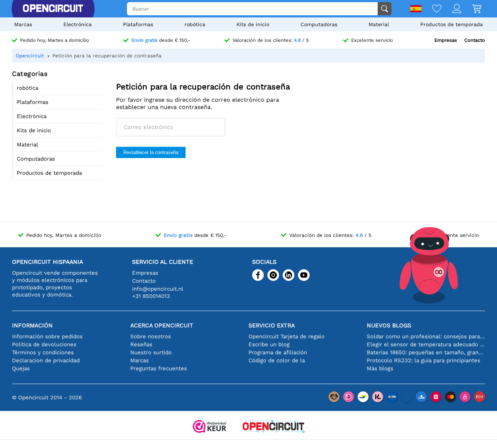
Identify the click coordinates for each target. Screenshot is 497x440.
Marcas (23, 24)
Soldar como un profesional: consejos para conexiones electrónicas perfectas (426, 336)
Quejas (21, 368)
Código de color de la (277, 360)
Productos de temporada (451, 24)
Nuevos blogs (389, 325)
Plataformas (138, 24)
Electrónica (77, 24)
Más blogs (380, 368)
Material (379, 24)
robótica (194, 24)
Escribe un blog (269, 344)
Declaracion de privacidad (46, 360)
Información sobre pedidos (47, 336)
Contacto (474, 40)
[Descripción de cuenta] (451, 9)
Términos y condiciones (43, 352)
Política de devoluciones (44, 344)
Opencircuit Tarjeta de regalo (287, 336)
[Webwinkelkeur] (209, 427)
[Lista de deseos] (431, 9)
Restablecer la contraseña (150, 152)
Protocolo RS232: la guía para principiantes (423, 360)
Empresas (445, 40)
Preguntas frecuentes (158, 368)
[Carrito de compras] (471, 9)
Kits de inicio (252, 24)
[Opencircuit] (53, 8)
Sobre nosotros (150, 336)
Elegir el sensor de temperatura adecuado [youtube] (426, 344)
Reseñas (141, 344)
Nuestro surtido (151, 352)
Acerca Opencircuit (161, 325)
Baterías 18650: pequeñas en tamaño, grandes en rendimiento (426, 352)
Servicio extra (272, 325)
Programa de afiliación (278, 352)
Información (32, 325)
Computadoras (319, 24)
